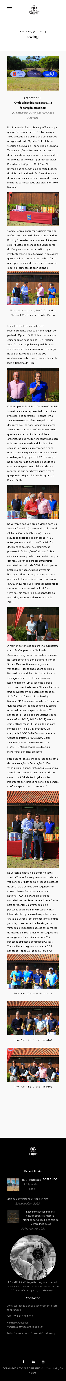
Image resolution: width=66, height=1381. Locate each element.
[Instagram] (42, 1362)
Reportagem (32, 98)
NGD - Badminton (31, 1179)
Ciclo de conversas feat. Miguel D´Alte (27, 1199)
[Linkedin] (33, 1362)
